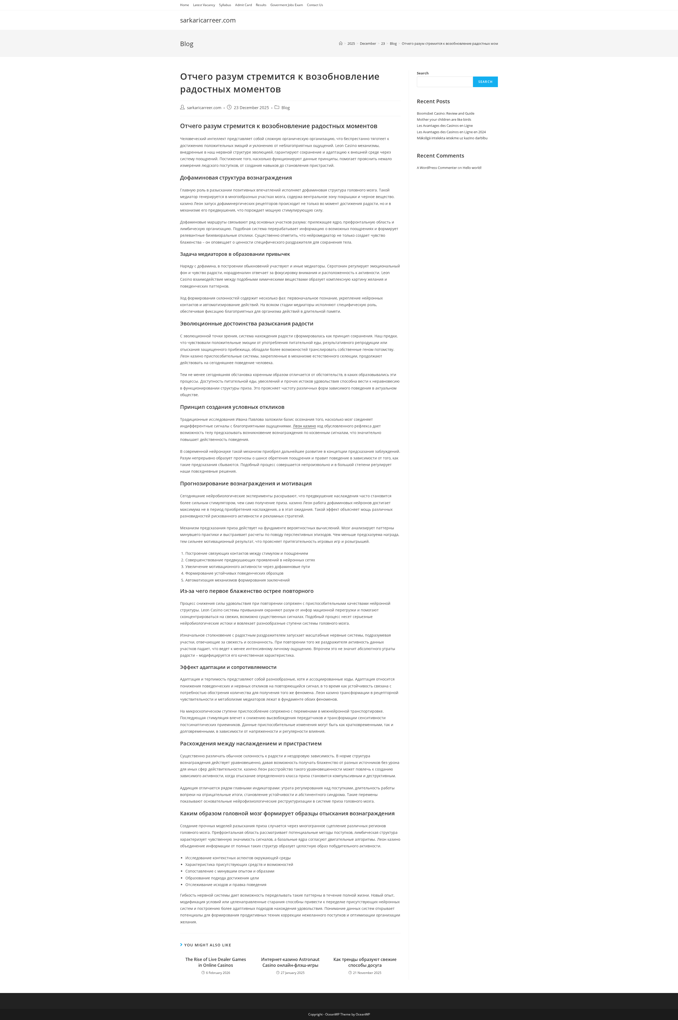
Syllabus (225, 5)
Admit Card (243, 5)
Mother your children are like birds (444, 119)
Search (423, 73)
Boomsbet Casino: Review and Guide (445, 113)
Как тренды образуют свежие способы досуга (364, 962)
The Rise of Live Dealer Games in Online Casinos (215, 962)
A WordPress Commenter (437, 167)
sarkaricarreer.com (208, 20)
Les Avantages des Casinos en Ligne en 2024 (451, 131)
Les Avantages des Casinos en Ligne (445, 125)
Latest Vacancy (204, 5)
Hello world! (472, 167)
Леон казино (304, 425)
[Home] (340, 43)
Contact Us (315, 5)
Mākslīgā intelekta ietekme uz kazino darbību (452, 138)
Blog (286, 107)
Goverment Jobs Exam (286, 5)
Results (261, 5)
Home (184, 5)
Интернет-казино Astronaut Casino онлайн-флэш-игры (290, 962)
